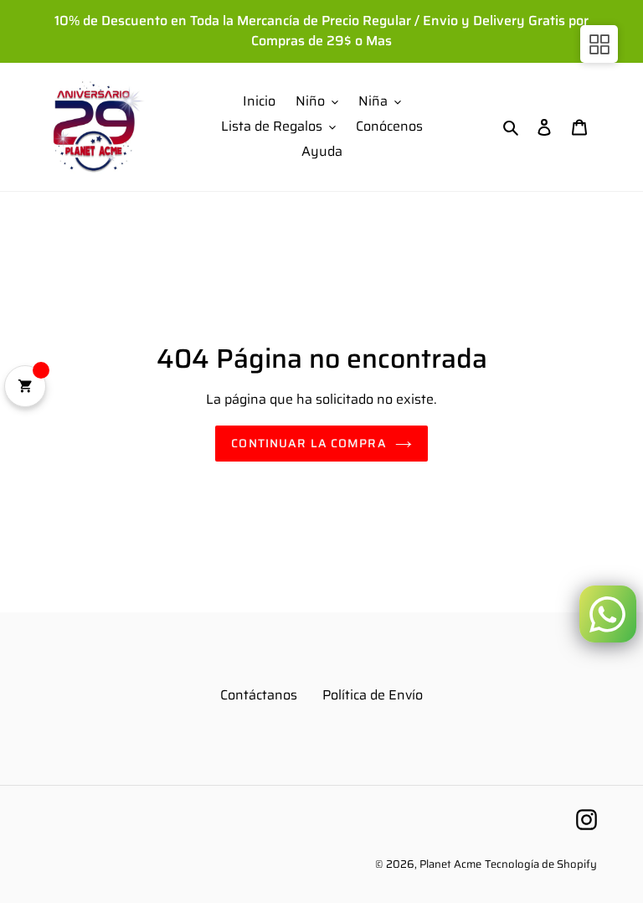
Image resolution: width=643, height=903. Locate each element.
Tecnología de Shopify (541, 864)
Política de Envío (372, 694)
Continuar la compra (308, 443)
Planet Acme (450, 864)
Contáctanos (258, 694)
